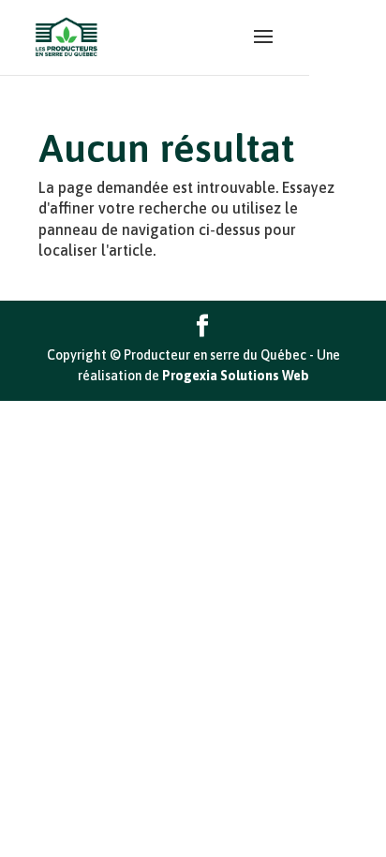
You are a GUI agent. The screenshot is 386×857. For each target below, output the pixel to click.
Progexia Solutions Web (235, 375)
